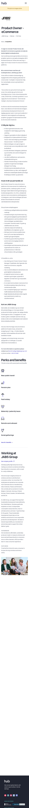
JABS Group (4, 36)
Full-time (18, 36)
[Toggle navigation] (25, 3)
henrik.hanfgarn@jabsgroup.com (18, 351)
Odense (12, 36)
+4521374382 (14, 353)
